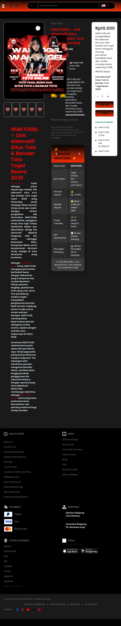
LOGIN (104, 113)
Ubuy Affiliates (70, 474)
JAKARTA (8, 581)
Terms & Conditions (34, 604)
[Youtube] (28, 610)
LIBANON (8, 576)
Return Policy (69, 454)
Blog (64, 459)
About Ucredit (69, 469)
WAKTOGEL (17, 183)
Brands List (68, 444)
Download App (70, 439)
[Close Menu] (3, 6)
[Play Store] (89, 551)
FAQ (64, 464)
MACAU (8, 546)
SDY (6, 561)
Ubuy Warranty (12, 491)
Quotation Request (14, 451)
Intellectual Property (15, 456)
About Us (9, 441)
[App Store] (71, 551)
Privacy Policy (57, 604)
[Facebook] (17, 610)
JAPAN (7, 571)
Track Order (10, 466)
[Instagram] (22, 610)
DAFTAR (104, 104)
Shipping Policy (12, 476)
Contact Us (10, 446)
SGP (6, 556)
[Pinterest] (39, 610)
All (31, 5)
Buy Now (65, 137)
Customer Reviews (72, 449)
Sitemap (8, 461)
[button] (38, 28)
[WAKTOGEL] (14, 5)
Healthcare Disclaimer (16, 496)
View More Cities (13, 586)
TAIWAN (8, 566)
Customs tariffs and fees (17, 471)
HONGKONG (10, 551)
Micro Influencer (12, 481)
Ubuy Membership (13, 486)
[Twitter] (33, 610)
